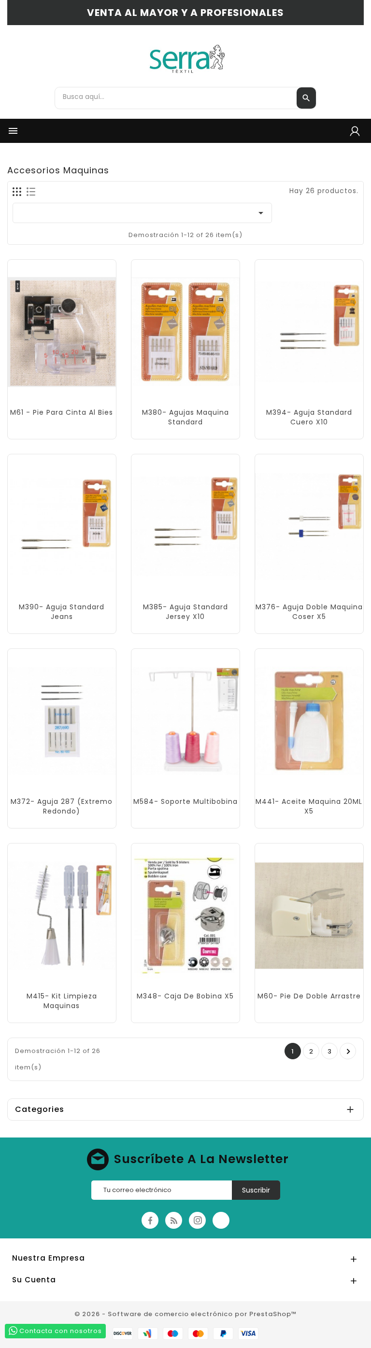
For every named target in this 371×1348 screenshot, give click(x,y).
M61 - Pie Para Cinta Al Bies (61, 412)
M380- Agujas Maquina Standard (185, 417)
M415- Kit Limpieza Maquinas (62, 1001)
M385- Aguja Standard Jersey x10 (185, 611)
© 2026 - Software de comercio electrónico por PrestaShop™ (185, 1314)
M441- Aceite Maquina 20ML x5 (309, 806)
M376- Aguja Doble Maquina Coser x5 (309, 611)
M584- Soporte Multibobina (185, 801)
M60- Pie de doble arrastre (309, 996)
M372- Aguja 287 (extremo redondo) (62, 806)
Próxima (348, 1051)
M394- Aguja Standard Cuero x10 (309, 417)
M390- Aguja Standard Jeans (61, 611)
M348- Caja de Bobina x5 (185, 996)
